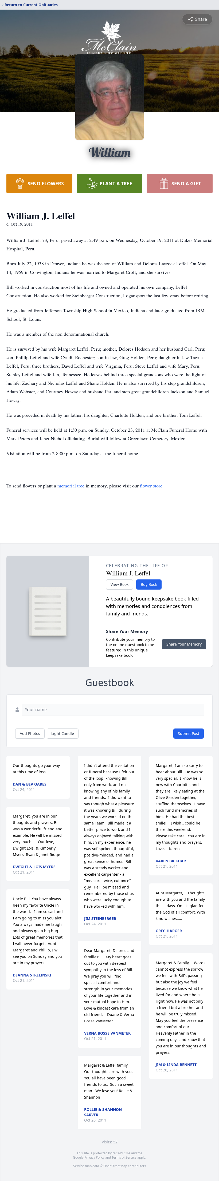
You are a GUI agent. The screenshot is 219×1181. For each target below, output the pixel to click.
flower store (151, 485)
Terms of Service (124, 1157)
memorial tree (70, 485)
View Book (119, 584)
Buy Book (149, 584)
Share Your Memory (184, 644)
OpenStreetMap (115, 1166)
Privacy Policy (94, 1157)
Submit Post (188, 733)
